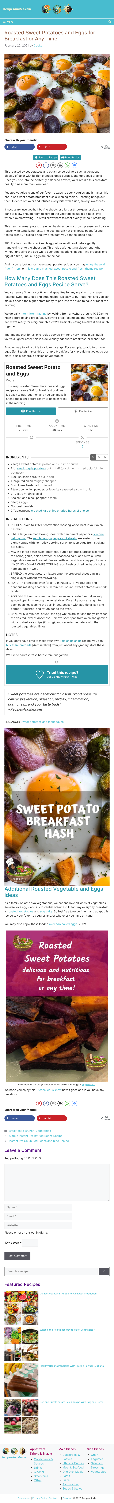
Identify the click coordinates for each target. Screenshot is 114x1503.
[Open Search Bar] (109, 22)
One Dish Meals (72, 1471)
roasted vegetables (20, 911)
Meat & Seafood (73, 1467)
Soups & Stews (72, 1488)
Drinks (38, 1467)
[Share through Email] (53, 165)
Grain (94, 1454)
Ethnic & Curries (73, 1463)
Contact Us (55, 1498)
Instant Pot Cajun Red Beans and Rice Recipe (39, 1141)
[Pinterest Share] (39, 165)
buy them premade (18, 645)
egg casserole (88, 1084)
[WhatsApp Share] (67, 165)
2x (99, 457)
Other (37, 1480)
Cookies (66, 1498)
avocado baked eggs (63, 924)
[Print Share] (60, 165)
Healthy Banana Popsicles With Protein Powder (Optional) (72, 1365)
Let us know (55, 676)
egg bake (46, 911)
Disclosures (24, 1498)
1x (93, 457)
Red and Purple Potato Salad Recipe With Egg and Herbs (71, 1401)
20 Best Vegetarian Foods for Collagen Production (68, 1293)
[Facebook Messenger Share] (74, 165)
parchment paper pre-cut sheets (55, 538)
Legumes (97, 1459)
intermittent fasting (34, 313)
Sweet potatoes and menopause (42, 722)
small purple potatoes (31, 468)
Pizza (66, 1480)
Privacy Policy (39, 1498)
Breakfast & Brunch (21, 1131)
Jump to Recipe (47, 157)
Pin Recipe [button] (85, 411)
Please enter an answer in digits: (26, 1232)
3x (104, 457)
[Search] (104, 1271)
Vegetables (43, 1131)
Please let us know (49, 1090)
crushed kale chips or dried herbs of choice (60, 510)
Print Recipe (72, 157)
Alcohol (39, 1472)
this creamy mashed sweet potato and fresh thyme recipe (64, 268)
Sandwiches (70, 1484)
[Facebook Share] (46, 165)
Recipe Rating (13, 1158)
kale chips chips (70, 641)
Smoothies (41, 1476)
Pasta (66, 1476)
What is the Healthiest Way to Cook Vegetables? (67, 1329)
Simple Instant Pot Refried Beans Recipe (35, 1136)
